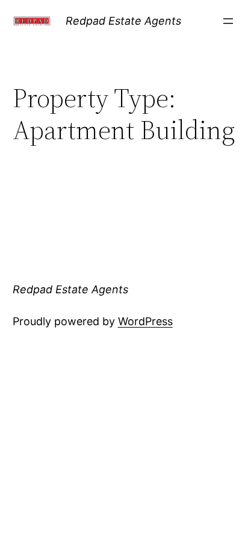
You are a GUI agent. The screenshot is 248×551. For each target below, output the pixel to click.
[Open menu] (228, 21)
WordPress (145, 321)
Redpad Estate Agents (123, 20)
